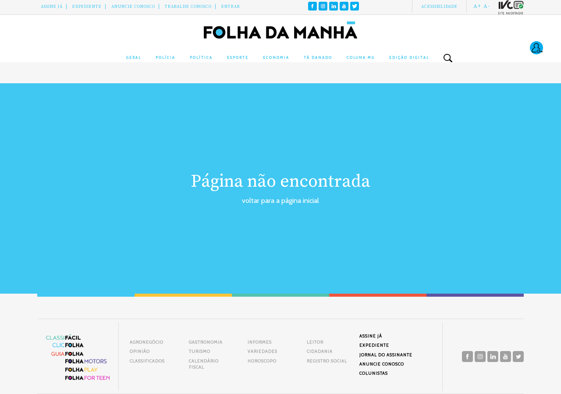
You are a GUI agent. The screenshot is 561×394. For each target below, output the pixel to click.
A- (486, 6)
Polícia (165, 57)
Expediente (87, 6)
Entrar (230, 6)
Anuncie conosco (133, 6)
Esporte (238, 57)
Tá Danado (318, 57)
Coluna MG (361, 57)
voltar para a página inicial (280, 200)
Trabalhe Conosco (188, 6)
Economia (276, 57)
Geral (133, 57)
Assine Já (52, 6)
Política (201, 57)
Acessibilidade (439, 6)
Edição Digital (409, 57)
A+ (477, 6)
